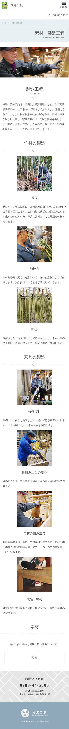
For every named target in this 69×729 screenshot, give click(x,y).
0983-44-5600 (34, 685)
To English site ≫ (58, 14)
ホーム (4, 23)
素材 (34, 657)
